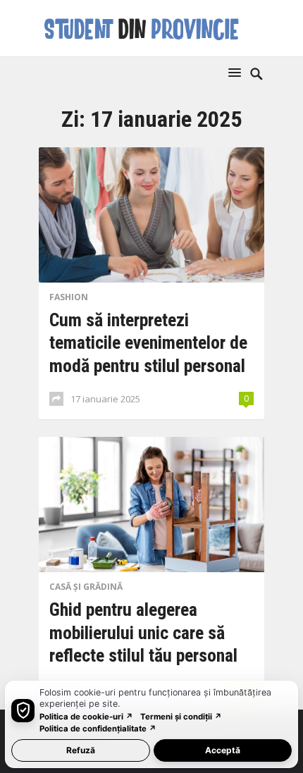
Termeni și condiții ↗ (181, 717)
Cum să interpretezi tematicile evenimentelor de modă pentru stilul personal (148, 342)
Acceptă (222, 750)
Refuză (80, 750)
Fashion (68, 297)
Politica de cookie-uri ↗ (86, 717)
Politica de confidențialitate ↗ (97, 729)
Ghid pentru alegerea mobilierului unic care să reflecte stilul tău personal (143, 632)
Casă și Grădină (86, 587)
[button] (237, 72)
